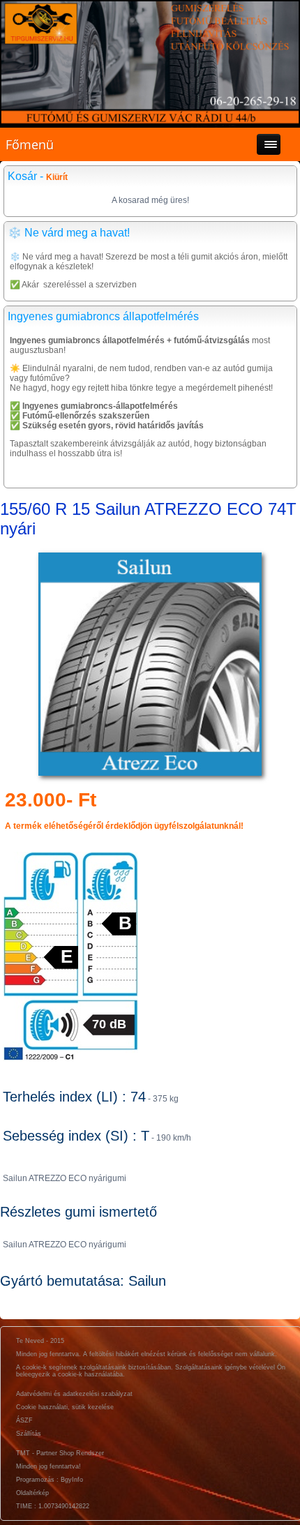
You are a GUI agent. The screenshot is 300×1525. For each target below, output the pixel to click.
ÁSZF (24, 1420)
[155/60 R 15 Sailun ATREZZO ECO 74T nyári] (150, 776)
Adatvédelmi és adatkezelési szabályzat (74, 1393)
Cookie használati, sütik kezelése (65, 1407)
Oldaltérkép (32, 1492)
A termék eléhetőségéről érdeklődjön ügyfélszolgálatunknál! (124, 826)
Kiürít (57, 177)
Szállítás (28, 1433)
